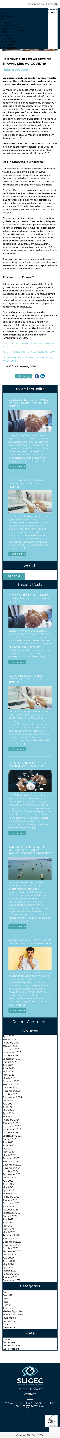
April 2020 (8, 1267)
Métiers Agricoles (12, 1311)
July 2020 (8, 1257)
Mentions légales (30, 1389)
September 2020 (12, 1251)
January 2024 (10, 1122)
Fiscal (6, 1301)
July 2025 (8, 1065)
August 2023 (10, 1139)
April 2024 (8, 1113)
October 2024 (10, 1094)
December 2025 (12, 1049)
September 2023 (12, 1135)
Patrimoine (9, 1320)
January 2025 (10, 1084)
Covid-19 (7, 1295)
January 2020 (10, 1277)
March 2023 (9, 1155)
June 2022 (9, 1183)
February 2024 (11, 1119)
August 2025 (10, 1061)
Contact (43, 28)
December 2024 (12, 1087)
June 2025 (8, 1068)
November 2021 (11, 1206)
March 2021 (9, 1232)
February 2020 (11, 1273)
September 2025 (12, 1058)
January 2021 (10, 1238)
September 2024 (12, 1097)
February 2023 (11, 1158)
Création (7, 1298)
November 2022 (12, 1167)
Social (6, 1324)
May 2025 (8, 1071)
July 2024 (8, 1103)
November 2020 (12, 1244)
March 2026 (9, 1039)
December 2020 (12, 1241)
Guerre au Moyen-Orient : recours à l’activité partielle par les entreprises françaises (29, 850)
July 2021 (8, 1219)
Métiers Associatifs (13, 1314)
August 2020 (10, 1254)
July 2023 (8, 1142)
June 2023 (8, 1145)
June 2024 (9, 1106)
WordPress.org (11, 1348)
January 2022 (10, 1200)
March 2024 (9, 1116)
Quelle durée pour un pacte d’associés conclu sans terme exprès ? (29, 403)
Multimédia (9, 1317)
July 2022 (8, 1180)
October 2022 (10, 1171)
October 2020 (10, 1248)
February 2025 (11, 1081)
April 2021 (8, 1228)
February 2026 (11, 1042)
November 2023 (12, 1129)
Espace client (53, 11)
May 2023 (8, 1148)
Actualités (33, 28)
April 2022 (8, 1190)
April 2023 (8, 1151)
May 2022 (8, 1187)
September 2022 (12, 1174)
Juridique (8, 1308)
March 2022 (9, 1193)
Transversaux (10, 1327)
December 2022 (12, 1164)
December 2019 (11, 1280)
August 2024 (10, 1100)
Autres (6, 1292)
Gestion (7, 1304)
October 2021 (10, 1209)
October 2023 (10, 1132)
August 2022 (10, 1177)
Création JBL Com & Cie (30, 1435)
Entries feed (9, 1342)
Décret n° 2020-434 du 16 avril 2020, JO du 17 (28, 352)
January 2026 (10, 1045)
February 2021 (11, 1235)
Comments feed (12, 1345)
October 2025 (10, 1055)
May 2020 (8, 1264)
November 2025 (12, 1052)
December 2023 (12, 1126)
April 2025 (8, 1074)
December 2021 (11, 1203)
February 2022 (11, 1196)
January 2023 (10, 1161)
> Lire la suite (17, 466)
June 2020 (9, 1261)
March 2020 (9, 1270)
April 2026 (8, 1036)
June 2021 (8, 1222)
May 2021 (8, 1225)
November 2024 (12, 1090)
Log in (6, 1339)
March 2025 (9, 1078)
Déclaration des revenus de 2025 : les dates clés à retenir (25, 483)
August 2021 (10, 1216)
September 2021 (12, 1212)
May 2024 (8, 1110)
